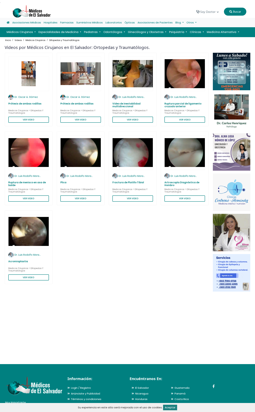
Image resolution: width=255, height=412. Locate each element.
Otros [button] (190, 22)
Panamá (180, 393)
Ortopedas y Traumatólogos (64, 40)
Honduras (141, 399)
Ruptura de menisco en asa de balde (27, 184)
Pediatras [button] (91, 32)
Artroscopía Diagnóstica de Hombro (181, 184)
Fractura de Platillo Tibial (128, 182)
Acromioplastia (18, 261)
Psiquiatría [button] (177, 32)
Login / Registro (81, 388)
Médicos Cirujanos (35, 40)
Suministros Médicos (89, 22)
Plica (63, 182)
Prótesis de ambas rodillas (24, 103)
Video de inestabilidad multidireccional (126, 105)
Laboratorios (113, 22)
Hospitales (50, 22)
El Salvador (142, 388)
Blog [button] (178, 22)
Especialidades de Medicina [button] (59, 32)
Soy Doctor (207, 12)
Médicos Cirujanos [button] (20, 32)
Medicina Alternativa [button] (222, 32)
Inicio (8, 40)
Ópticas (130, 22)
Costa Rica (182, 399)
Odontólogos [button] (113, 32)
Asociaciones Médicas (26, 22)
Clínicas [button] (196, 32)
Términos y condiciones (86, 399)
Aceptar (170, 407)
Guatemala (182, 388)
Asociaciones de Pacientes (155, 22)
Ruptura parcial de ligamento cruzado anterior (182, 105)
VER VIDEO (28, 119)
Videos (18, 40)
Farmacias (67, 22)
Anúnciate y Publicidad (85, 393)
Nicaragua (141, 393)
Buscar (236, 11)
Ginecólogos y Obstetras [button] (146, 32)
